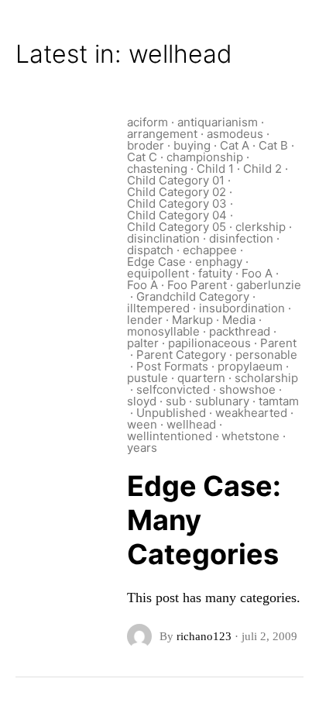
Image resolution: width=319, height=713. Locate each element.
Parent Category (181, 354)
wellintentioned (169, 436)
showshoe (247, 389)
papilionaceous (209, 343)
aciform (147, 122)
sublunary (222, 401)
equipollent (158, 273)
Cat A (234, 145)
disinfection (241, 238)
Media (239, 320)
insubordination (242, 308)
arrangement (162, 134)
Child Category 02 (176, 192)
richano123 (204, 636)
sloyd (141, 401)
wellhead (191, 424)
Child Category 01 (176, 180)
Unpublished (171, 412)
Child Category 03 (177, 203)
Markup (192, 320)
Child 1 (215, 168)
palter (143, 343)
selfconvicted (173, 389)
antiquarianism (217, 122)
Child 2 (262, 168)
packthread (239, 331)
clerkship (260, 226)
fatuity (215, 273)
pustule (147, 378)
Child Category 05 (176, 226)
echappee (210, 250)
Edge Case (156, 261)
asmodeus (235, 134)
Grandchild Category (192, 296)
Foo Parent (197, 285)
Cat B (273, 145)
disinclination (163, 238)
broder (145, 145)
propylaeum (250, 366)
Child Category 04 (177, 215)
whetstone (250, 436)
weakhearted (251, 412)
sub (176, 401)
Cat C (142, 157)
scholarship (266, 378)
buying (192, 145)
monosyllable (163, 331)
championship (204, 157)
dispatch (150, 250)
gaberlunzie (268, 285)
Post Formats (172, 366)
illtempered (158, 308)
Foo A (257, 273)
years (142, 447)
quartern (201, 378)
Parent (278, 343)
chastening (157, 168)
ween (142, 424)
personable (266, 354)
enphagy (218, 261)
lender (145, 320)
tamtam (279, 401)
